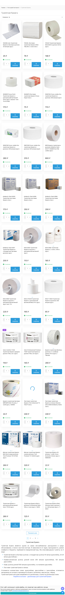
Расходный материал (13, 7)
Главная (3, 7)
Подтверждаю (32, 593)
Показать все (32, 533)
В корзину (15, 64)
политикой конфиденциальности (20, 590)
